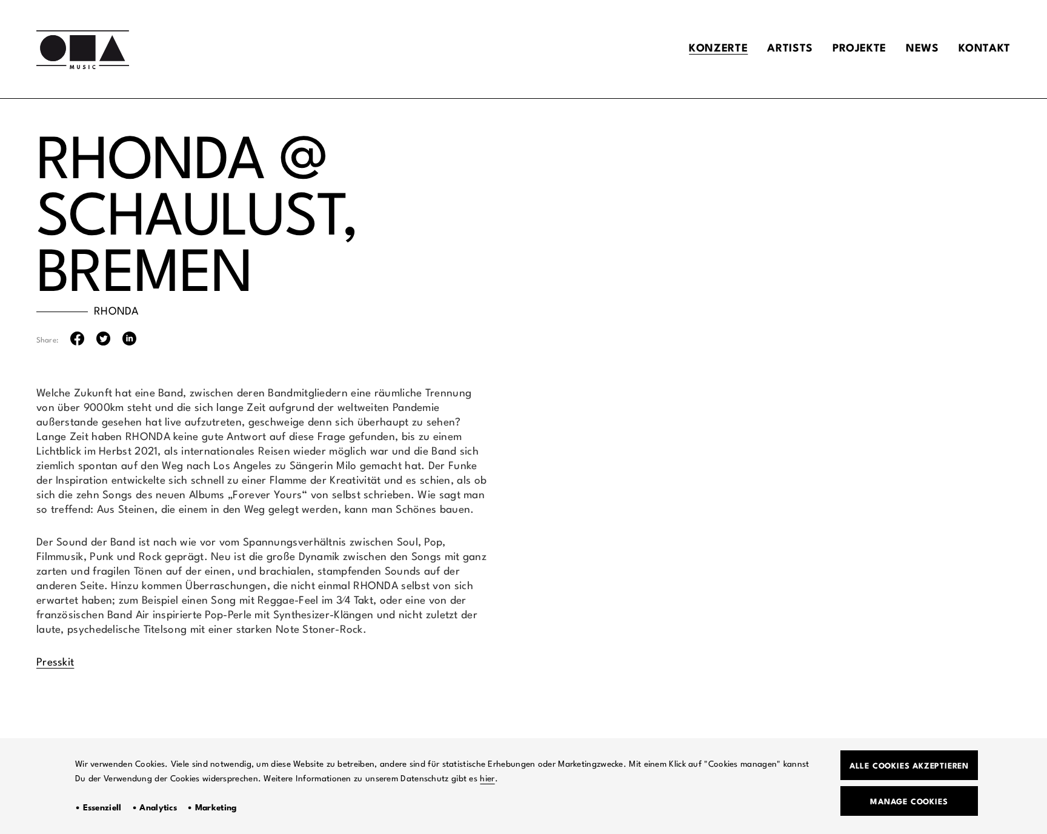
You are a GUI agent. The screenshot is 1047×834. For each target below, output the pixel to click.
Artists (790, 49)
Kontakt (985, 49)
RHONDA (116, 312)
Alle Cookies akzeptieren (909, 766)
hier (487, 779)
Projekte (859, 49)
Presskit (55, 663)
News (922, 49)
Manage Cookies (909, 802)
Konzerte (718, 49)
